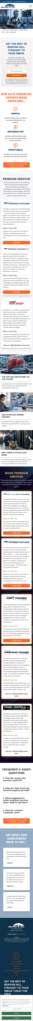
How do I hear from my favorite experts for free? (16, 789)
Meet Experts (16, 955)
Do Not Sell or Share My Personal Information (16, 970)
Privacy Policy (24, 83)
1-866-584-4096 (21, 934)
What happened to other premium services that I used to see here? (15, 800)
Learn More (16, 533)
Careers (16, 959)
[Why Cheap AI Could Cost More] (16, 440)
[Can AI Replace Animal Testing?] (16, 402)
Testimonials (16, 957)
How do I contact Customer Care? (13, 811)
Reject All (16, 1013)
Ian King (4, 381)
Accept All (16, 1018)
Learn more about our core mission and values (16, 165)
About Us (16, 952)
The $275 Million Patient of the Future (16, 378)
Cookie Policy (16, 968)
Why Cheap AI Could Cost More (14, 453)
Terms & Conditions (16, 961)
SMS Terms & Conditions (16, 964)
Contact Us (16, 973)
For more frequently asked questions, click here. (16, 821)
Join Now (16, 243)
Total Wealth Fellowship (20, 1)
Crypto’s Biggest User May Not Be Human (15, 31)
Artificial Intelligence (18, 381)
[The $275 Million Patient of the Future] (16, 364)
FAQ (16, 975)
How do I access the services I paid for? (14, 779)
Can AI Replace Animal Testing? (13, 415)
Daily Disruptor (26, 381)
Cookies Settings (16, 1009)
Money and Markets (7, 1)
